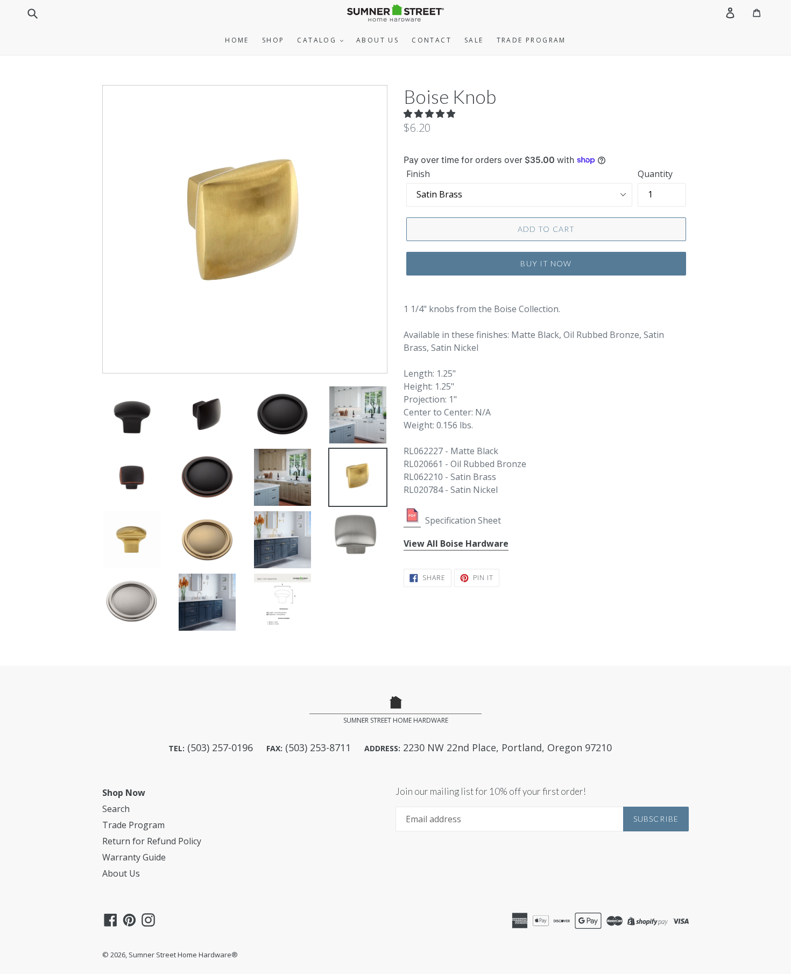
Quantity (655, 174)
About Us (377, 40)
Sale (474, 40)
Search (116, 809)
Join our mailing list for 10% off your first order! (491, 791)
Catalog (318, 40)
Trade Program (531, 40)
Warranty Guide (134, 857)
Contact (431, 40)
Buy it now (545, 263)
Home (237, 40)
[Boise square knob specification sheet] (412, 520)
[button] (430, 113)
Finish (418, 174)
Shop (273, 40)
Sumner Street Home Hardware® (183, 954)
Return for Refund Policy (151, 841)
